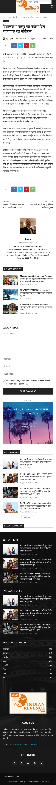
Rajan (10, 38)
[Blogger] (14, 763)
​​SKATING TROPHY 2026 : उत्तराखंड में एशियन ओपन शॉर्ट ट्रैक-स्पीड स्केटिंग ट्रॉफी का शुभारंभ (36, 293)
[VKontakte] (41, 763)
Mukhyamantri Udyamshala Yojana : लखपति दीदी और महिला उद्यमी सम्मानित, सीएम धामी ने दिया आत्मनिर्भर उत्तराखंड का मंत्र (36, 278)
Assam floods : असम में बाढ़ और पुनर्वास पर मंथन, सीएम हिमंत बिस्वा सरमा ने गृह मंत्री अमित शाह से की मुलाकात (36, 462)
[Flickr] (28, 763)
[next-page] (8, 318)
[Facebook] (14, 45)
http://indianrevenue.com (28, 243)
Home (5, 17)
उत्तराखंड (12, 17)
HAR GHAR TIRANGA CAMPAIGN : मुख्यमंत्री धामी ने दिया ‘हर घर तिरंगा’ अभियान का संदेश (36, 307)
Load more (27, 517)
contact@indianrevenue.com (25, 744)
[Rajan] (4, 38)
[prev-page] (4, 318)
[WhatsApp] (32, 45)
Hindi (35, 2)
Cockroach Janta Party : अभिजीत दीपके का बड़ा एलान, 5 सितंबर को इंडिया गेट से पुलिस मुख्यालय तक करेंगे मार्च (36, 476)
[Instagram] (34, 763)
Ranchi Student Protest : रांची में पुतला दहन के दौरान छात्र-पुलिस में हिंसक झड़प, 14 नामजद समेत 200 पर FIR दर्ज (35, 491)
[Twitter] (20, 45)
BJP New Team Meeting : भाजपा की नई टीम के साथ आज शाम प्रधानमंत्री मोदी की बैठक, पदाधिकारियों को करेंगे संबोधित (35, 506)
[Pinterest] (26, 45)
